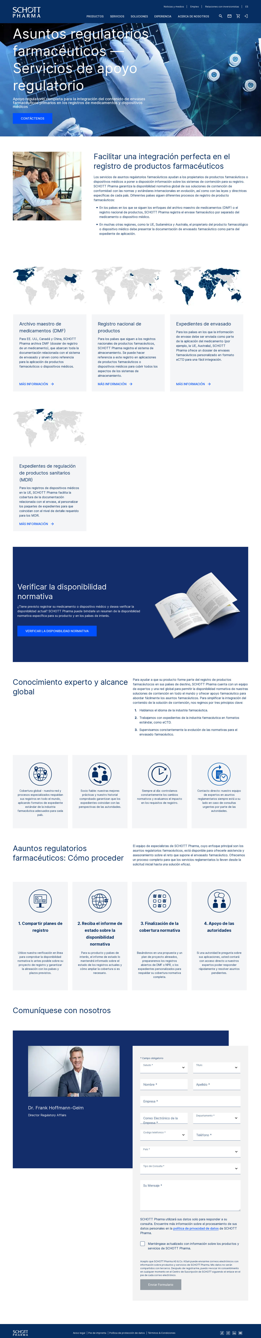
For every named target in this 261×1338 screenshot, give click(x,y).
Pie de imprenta (97, 1332)
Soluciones (139, 16)
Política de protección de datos (127, 1332)
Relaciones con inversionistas (222, 6)
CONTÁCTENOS (32, 118)
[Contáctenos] (229, 16)
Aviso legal (79, 1332)
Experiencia (162, 16)
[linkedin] (234, 1333)
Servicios (117, 16)
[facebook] (222, 1333)
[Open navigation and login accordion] (246, 16)
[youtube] (240, 1333)
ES (246, 6)
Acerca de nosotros (193, 16)
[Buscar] (220, 16)
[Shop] (238, 16)
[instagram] (228, 1333)
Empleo (194, 6)
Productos (95, 16)
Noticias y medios (174, 6)
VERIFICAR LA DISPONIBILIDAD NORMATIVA (57, 631)
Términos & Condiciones (161, 1332)
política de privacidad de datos (196, 1228)
